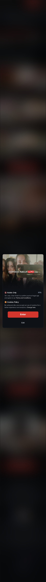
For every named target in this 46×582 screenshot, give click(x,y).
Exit (23, 323)
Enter (23, 314)
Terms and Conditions (23, 298)
